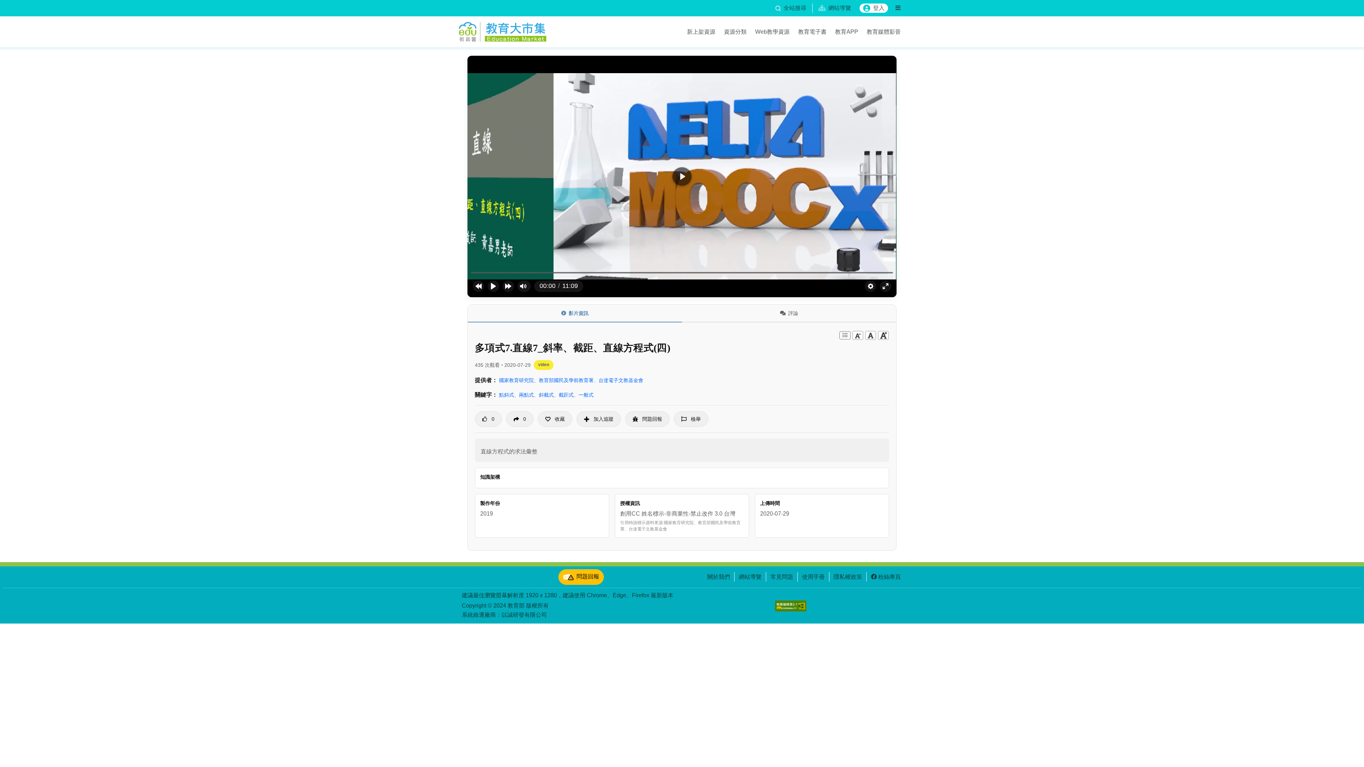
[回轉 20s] (478, 286)
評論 (793, 313)
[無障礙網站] (790, 605)
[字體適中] (870, 335)
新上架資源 (701, 31)
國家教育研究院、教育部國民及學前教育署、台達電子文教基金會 (571, 380)
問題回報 (588, 576)
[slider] (682, 273)
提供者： (486, 380)
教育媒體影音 (884, 31)
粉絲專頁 (889, 576)
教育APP (846, 31)
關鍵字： (486, 395)
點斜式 (506, 395)
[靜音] (523, 286)
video (543, 364)
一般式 (586, 395)
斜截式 (546, 395)
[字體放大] (883, 335)
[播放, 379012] (493, 286)
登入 (878, 8)
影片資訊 (579, 313)
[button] (555, 419)
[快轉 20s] (508, 286)
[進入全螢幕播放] (885, 286)
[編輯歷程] (845, 335)
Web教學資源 (772, 31)
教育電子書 (812, 31)
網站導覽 (750, 576)
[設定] (870, 286)
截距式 (566, 395)
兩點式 (526, 395)
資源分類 (735, 31)
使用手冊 (813, 576)
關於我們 (718, 576)
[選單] (898, 8)
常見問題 (781, 576)
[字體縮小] (858, 335)
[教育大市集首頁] (502, 30)
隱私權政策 (848, 576)
